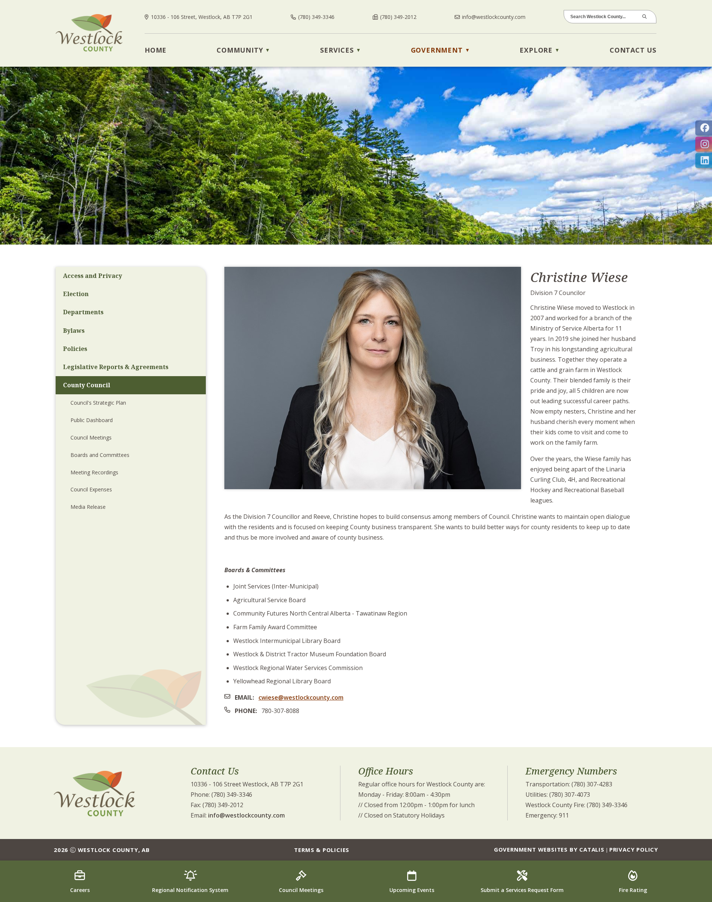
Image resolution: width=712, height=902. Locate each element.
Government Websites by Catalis (549, 849)
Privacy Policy (633, 849)
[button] (646, 16)
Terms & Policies (321, 849)
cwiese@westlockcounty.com (300, 697)
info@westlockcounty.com (246, 815)
